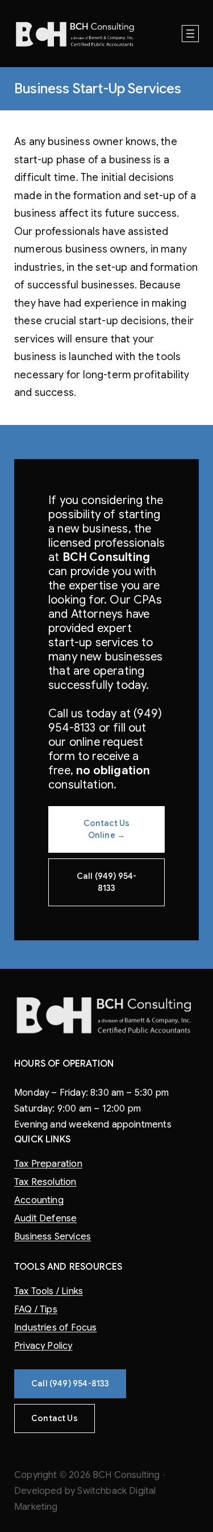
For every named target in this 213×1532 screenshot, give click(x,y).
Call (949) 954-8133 (107, 882)
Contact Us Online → (106, 829)
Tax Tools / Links (48, 1291)
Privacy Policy (43, 1346)
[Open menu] (190, 33)
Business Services (52, 1236)
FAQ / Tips (35, 1309)
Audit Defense (45, 1218)
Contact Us (54, 1418)
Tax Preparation (48, 1164)
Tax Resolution (45, 1182)
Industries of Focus (55, 1327)
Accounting (39, 1200)
